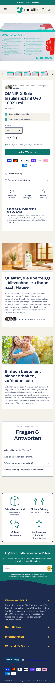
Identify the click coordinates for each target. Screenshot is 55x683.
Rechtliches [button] (13, 627)
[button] (5, 9)
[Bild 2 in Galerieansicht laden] (18, 73)
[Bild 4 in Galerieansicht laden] (35, 73)
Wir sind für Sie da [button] (17, 646)
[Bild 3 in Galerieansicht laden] (27, 73)
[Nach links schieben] (2, 74)
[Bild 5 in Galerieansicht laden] (44, 73)
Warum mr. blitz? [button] (16, 600)
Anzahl (8, 125)
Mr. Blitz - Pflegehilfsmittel (21, 681)
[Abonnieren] (49, 568)
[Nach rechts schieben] (52, 74)
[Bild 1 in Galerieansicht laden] (10, 73)
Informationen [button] (14, 636)
